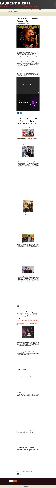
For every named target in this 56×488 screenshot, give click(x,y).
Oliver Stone (28, 322)
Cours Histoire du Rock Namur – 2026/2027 (36, 9)
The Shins (24, 127)
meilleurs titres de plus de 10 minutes (22, 322)
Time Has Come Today (29, 323)
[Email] (21, 113)
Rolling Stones (34, 322)
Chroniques (20, 9)
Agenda (16, 9)
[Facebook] (17, 113)
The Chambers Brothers (19, 323)
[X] (18, 113)
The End (25, 323)
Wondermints (26, 127)
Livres (43, 9)
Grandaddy (27, 126)
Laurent (28, 23)
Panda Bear (31, 126)
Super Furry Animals (20, 127)
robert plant (20, 23)
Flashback (25, 320)
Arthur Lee (36, 125)
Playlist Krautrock (16, 11)
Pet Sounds (34, 126)
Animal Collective (28, 125)
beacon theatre (28, 22)
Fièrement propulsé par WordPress (28, 486)
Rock (24, 125)
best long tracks (23, 321)
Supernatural (37, 322)
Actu (21, 125)
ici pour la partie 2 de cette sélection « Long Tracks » (25, 471)
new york (17, 23)
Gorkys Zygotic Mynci (23, 126)
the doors (23, 323)
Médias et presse (10, 11)
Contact (29, 9)
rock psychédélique (24, 23)
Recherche (10, 479)
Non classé (22, 22)
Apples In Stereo (32, 125)
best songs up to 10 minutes (29, 321)
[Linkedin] (20, 113)
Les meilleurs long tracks (29, 320)
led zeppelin (36, 22)
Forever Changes (32, 22)
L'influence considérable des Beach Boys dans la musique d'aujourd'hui (26, 121)
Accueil (13, 9)
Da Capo (33, 321)
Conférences (24, 9)
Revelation (31, 322)
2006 (25, 22)
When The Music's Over (34, 323)
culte (23, 125)
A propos (9, 9)
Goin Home (36, 321)
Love (38, 22)
